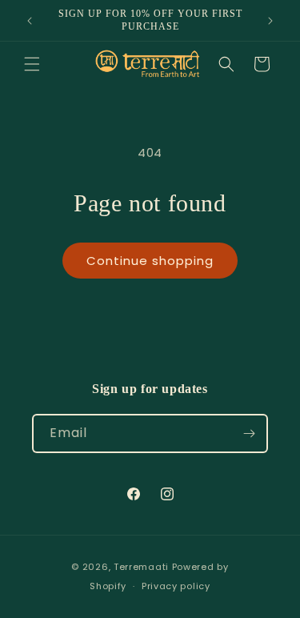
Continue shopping (150, 260)
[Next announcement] (270, 20)
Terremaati (143, 566)
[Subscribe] (248, 433)
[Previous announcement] (29, 20)
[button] (32, 64)
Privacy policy (176, 586)
